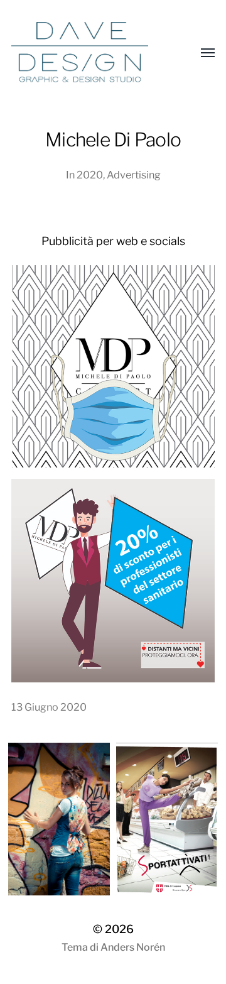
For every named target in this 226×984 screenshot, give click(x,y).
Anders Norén (132, 947)
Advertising (134, 174)
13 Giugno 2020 (49, 707)
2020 (90, 174)
